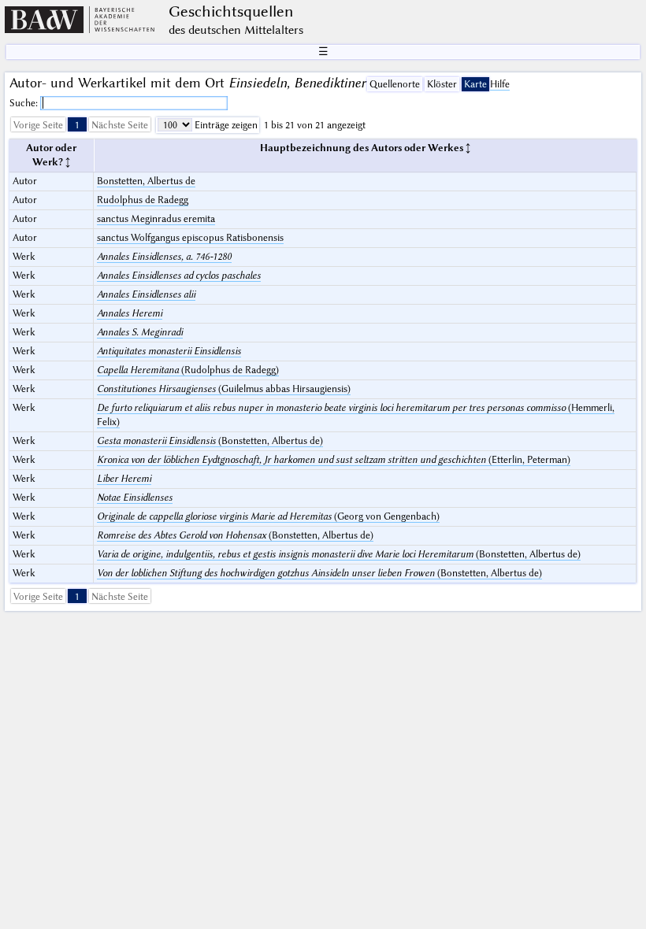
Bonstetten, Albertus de (146, 181)
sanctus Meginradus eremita (156, 218)
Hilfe (500, 84)
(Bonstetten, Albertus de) (210, 440)
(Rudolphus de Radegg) (188, 370)
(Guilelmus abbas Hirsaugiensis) (224, 388)
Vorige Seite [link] (38, 125)
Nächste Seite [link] (119, 125)
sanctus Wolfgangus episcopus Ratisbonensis (190, 237)
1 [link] (77, 125)
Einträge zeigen (225, 125)
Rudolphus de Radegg (142, 199)
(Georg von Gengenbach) (268, 516)
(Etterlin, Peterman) (333, 459)
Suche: (24, 103)
